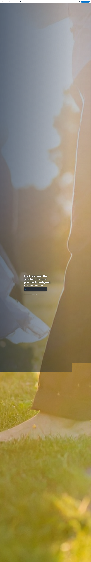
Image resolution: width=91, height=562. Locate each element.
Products (14, 1)
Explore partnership (85, 1)
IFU (20, 1)
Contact (24, 1)
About (18, 1)
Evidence (10, 1)
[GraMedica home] (4, 1)
